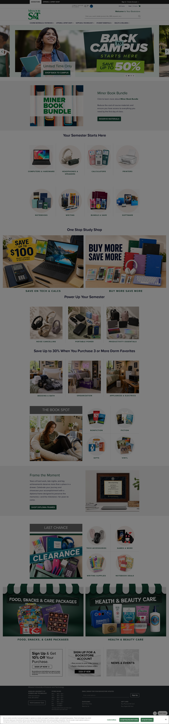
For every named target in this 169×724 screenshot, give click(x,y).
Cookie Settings (111, 719)
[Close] (166, 719)
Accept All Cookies (147, 719)
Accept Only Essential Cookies (129, 719)
